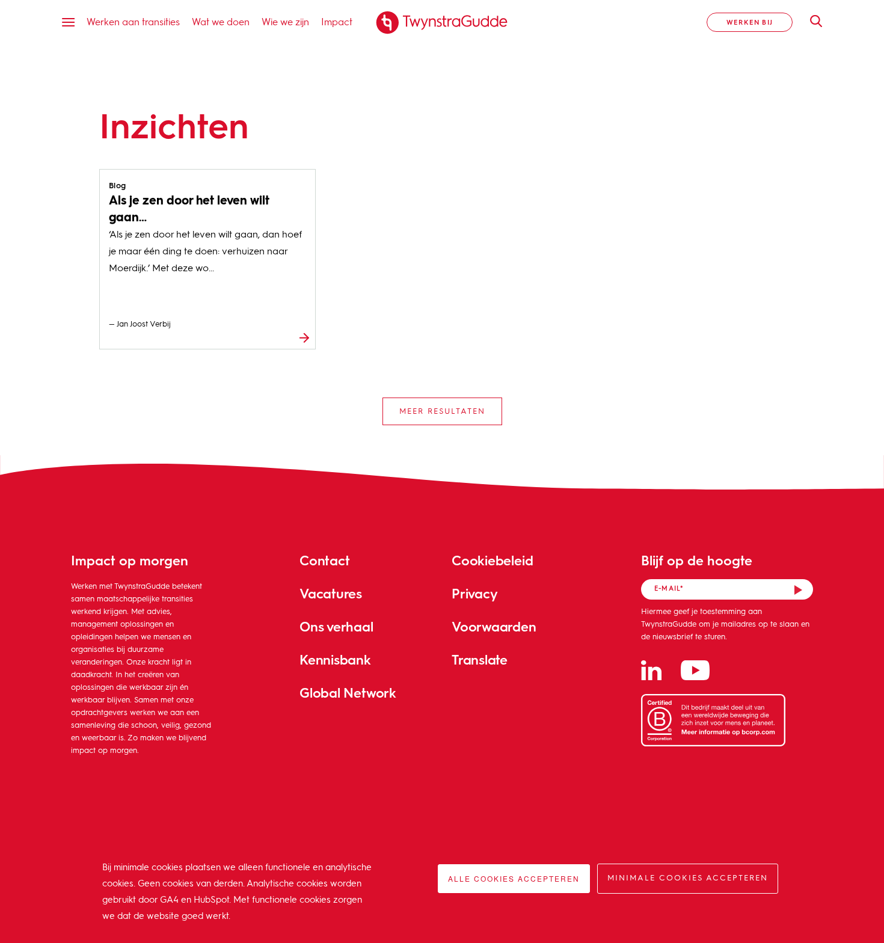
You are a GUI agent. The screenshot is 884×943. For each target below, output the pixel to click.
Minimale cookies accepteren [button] (687, 878)
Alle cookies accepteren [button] (514, 878)
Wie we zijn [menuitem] (285, 21)
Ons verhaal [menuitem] (336, 626)
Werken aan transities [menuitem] (133, 21)
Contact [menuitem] (324, 560)
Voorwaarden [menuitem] (494, 626)
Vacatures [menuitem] (330, 593)
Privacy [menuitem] (474, 593)
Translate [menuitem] (480, 659)
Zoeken (810, 21)
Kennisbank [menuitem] (335, 659)
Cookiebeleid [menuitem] (492, 560)
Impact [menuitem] (336, 21)
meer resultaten (442, 412)
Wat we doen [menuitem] (221, 21)
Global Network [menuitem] (347, 692)
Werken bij (749, 21)
